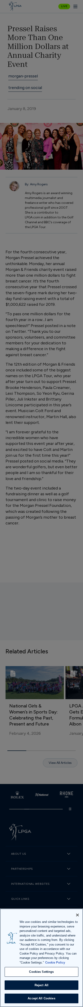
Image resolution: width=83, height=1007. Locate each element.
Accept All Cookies (41, 998)
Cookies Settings (41, 971)
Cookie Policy (55, 962)
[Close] (77, 915)
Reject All (41, 985)
